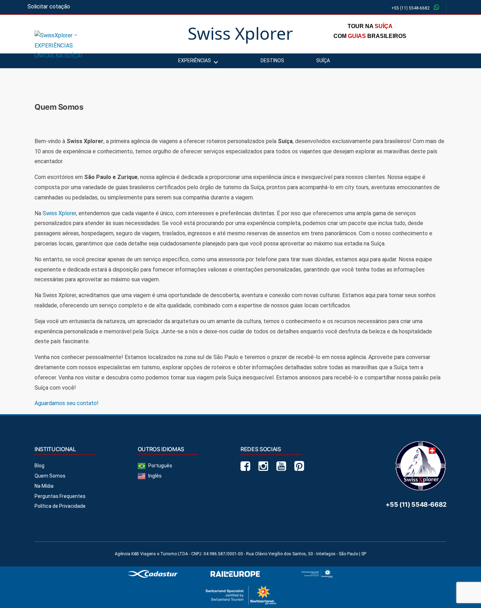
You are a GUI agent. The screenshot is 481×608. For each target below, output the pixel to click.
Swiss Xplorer (59, 213)
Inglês (155, 476)
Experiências (194, 60)
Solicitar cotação (48, 6)
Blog (39, 465)
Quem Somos (50, 476)
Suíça (323, 60)
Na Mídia (44, 486)
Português (160, 465)
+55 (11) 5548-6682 (410, 8)
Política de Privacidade (60, 506)
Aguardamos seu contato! (67, 403)
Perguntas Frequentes (60, 496)
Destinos (272, 60)
